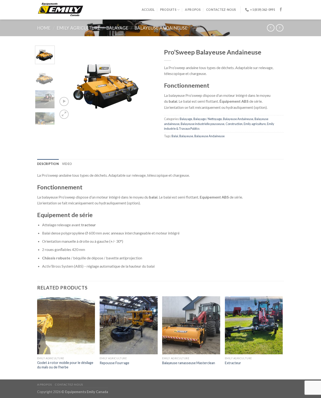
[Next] (149, 82)
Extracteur (233, 363)
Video (67, 164)
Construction (234, 124)
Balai (175, 136)
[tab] (48, 163)
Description (48, 164)
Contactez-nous (221, 10)
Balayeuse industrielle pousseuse (202, 124)
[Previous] (66, 82)
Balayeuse (186, 136)
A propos (193, 10)
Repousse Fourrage (114, 363)
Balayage (117, 28)
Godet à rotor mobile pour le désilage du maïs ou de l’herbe (65, 365)
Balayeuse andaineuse (161, 28)
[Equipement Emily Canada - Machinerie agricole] (60, 9)
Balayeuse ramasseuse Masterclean (188, 363)
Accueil (148, 10)
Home (44, 28)
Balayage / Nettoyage (207, 119)
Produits (168, 10)
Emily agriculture (78, 28)
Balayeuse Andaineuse (238, 119)
